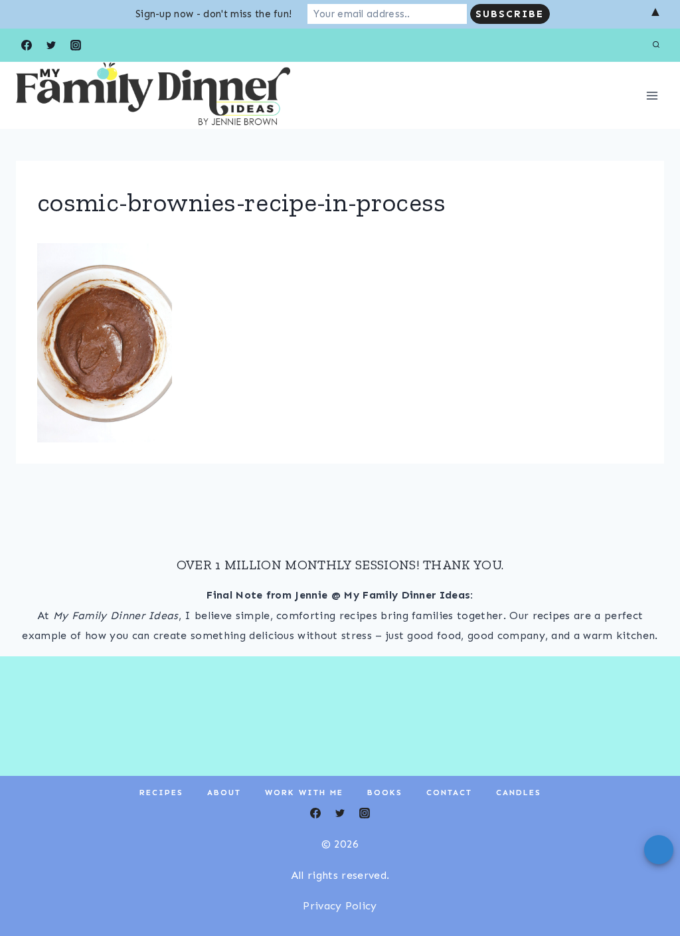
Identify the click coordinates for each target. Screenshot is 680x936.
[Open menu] (651, 95)
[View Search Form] (656, 45)
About (224, 792)
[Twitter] (51, 45)
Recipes (161, 792)
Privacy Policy (340, 905)
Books (384, 792)
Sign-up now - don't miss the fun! (213, 14)
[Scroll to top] (649, 885)
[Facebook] (26, 45)
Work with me (304, 792)
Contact (449, 792)
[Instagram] (75, 45)
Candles (518, 792)
